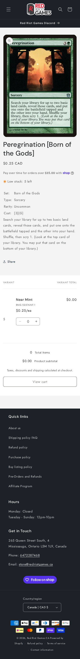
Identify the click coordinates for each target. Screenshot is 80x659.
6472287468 (30, 555)
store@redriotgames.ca (36, 564)
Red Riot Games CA (38, 638)
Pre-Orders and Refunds (25, 476)
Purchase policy (20, 457)
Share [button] (11, 261)
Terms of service (56, 643)
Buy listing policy (20, 467)
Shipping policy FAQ (23, 438)
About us (15, 428)
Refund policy (18, 447)
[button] (8, 9)
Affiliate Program (20, 486)
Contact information (42, 650)
